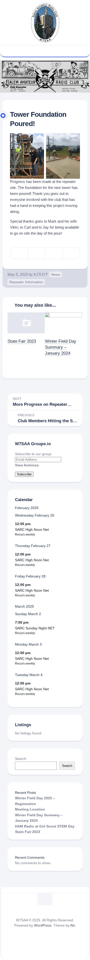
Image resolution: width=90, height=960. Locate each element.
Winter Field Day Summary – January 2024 (60, 347)
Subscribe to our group (33, 454)
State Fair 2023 (22, 341)
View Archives (27, 465)
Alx (72, 925)
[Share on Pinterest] (53, 253)
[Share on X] (19, 253)
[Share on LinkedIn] (71, 253)
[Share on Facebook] (36, 253)
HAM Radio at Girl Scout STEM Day (44, 826)
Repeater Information (26, 282)
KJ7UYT (41, 274)
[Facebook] (41, 50)
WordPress (43, 925)
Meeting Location (30, 809)
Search (20, 759)
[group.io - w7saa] (51, 50)
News (55, 274)
